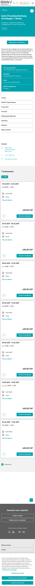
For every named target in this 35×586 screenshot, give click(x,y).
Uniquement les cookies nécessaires (17, 578)
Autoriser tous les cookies (17, 582)
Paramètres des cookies (17, 573)
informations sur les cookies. (9, 569)
